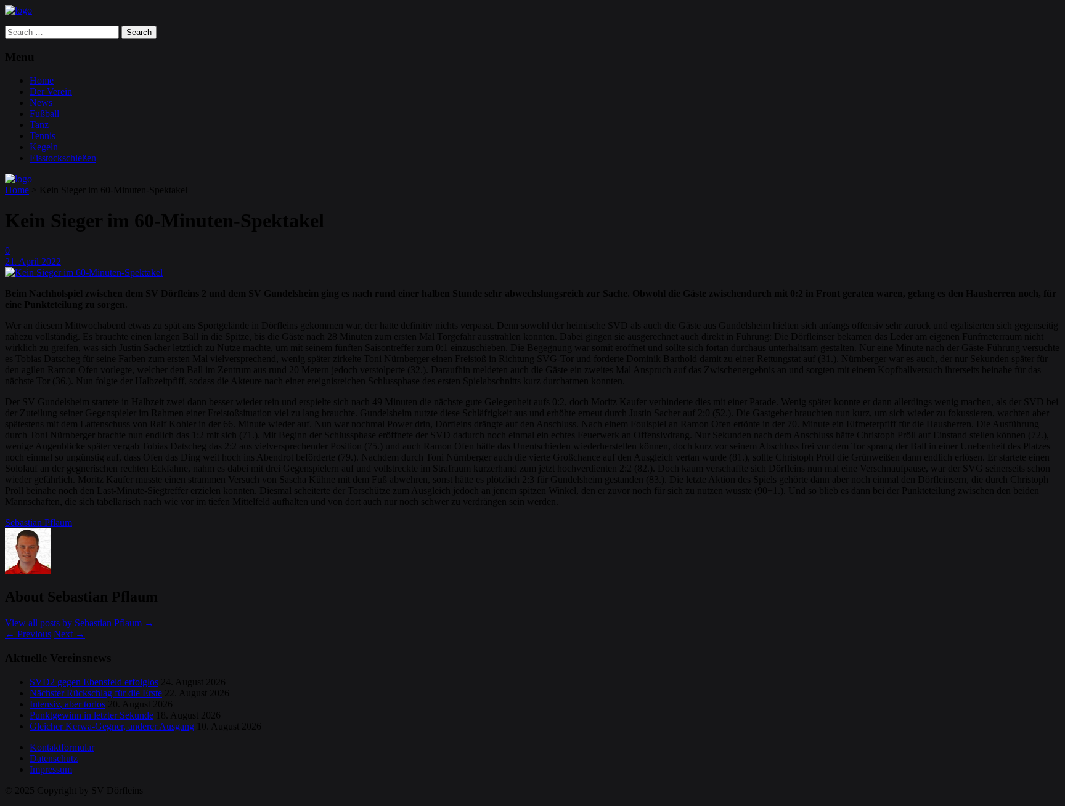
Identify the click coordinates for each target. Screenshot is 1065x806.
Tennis (42, 136)
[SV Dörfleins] (18, 10)
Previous (28, 634)
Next (69, 634)
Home (42, 80)
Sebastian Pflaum (38, 522)
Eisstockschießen (63, 158)
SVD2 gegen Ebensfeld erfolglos (94, 682)
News (41, 102)
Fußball (44, 113)
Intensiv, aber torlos (67, 704)
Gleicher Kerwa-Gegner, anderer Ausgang (112, 726)
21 (11, 261)
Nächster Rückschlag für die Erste (96, 693)
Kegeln (44, 147)
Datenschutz (54, 758)
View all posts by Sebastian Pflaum (79, 623)
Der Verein (51, 91)
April (29, 261)
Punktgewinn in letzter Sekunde (91, 715)
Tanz (39, 124)
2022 (51, 261)
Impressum (51, 769)
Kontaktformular (62, 747)
